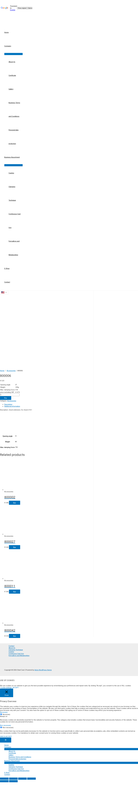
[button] (6, 688)
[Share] (13, 779)
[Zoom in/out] (31, 779)
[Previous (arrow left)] (4, 781)
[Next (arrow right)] (13, 781)
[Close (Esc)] (4, 779)
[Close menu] (5, 740)
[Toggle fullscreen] (22, 779)
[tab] (49, 404)
